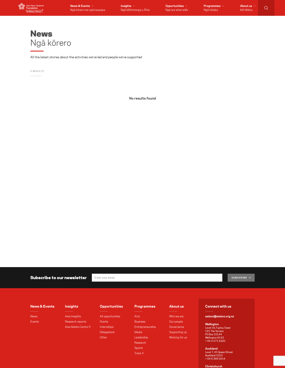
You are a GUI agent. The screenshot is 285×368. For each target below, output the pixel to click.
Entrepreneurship (145, 327)
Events (34, 322)
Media (138, 332)
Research (140, 343)
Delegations (107, 332)
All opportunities (110, 316)
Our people (176, 322)
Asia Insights (73, 316)
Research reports (75, 322)
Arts (137, 316)
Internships (106, 327)
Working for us (178, 337)
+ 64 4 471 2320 (215, 341)
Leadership (141, 337)
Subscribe (239, 277)
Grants (104, 322)
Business (139, 322)
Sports (138, 348)
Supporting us (178, 332)
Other (103, 337)
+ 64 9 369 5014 (215, 358)
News (33, 316)
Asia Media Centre (76, 327)
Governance (176, 327)
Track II (139, 353)
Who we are (176, 316)
